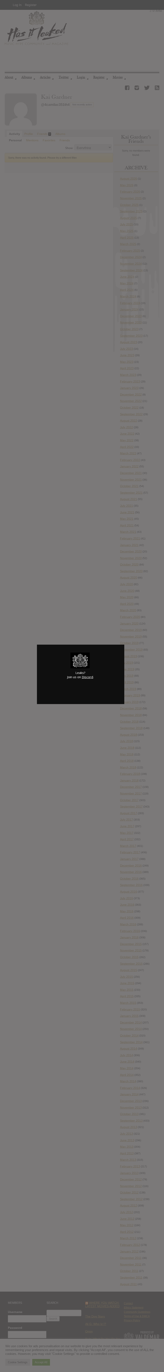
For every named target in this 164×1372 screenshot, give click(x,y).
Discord (87, 677)
